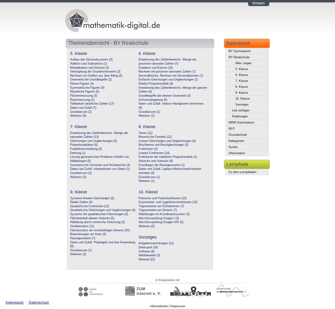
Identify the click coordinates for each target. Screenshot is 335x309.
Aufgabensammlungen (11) (156, 243)
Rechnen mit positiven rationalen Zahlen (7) (167, 71)
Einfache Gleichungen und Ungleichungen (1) (168, 79)
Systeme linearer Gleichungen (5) (92, 198)
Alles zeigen (243, 63)
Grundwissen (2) (81, 111)
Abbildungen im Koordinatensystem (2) (164, 214)
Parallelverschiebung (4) (86, 149)
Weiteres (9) (78, 115)
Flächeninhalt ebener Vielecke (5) (92, 218)
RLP (232, 128)
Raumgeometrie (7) (82, 238)
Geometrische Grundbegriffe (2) (91, 79)
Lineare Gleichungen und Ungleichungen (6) (167, 141)
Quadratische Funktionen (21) (89, 206)
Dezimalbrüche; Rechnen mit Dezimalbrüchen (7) (171, 75)
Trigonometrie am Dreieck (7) (158, 210)
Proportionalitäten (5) (84, 144)
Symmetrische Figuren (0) (87, 87)
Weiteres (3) (78, 177)
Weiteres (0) (147, 226)
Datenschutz (39, 302)
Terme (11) (145, 133)
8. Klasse (241, 86)
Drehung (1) (77, 153)
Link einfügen (241, 110)
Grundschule (238, 134)
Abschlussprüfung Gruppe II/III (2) (161, 222)
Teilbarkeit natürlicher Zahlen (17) (92, 103)
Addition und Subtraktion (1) (88, 63)
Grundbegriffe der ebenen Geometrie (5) (165, 95)
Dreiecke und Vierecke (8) (156, 161)
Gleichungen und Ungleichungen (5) (93, 141)
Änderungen (240, 116)
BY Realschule (239, 57)
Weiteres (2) (147, 115)
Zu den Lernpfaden (242, 172)
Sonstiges (242, 104)
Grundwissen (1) (149, 111)
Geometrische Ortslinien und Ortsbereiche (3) (100, 165)
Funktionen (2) (148, 149)
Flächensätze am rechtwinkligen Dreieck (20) (99, 230)
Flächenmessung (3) (83, 95)
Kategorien (236, 141)
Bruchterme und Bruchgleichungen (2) (163, 144)
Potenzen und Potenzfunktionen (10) (163, 198)
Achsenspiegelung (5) (153, 99)
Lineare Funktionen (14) (154, 153)
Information (237, 153)
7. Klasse (241, 81)
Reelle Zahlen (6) (81, 202)
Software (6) (147, 251)
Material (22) (147, 259)
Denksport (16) (148, 247)
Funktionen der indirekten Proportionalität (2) (168, 156)
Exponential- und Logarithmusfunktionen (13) (168, 202)
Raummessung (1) (82, 99)
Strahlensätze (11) (82, 226)
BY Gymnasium (240, 51)
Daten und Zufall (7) (83, 107)
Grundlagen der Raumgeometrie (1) (162, 165)
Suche (233, 147)
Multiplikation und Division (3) (89, 67)
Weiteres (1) (147, 181)
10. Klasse (242, 98)
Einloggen (259, 3)
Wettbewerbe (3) (149, 255)
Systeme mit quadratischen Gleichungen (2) (99, 214)
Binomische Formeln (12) (155, 136)
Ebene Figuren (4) (82, 83)
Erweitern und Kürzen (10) (156, 67)
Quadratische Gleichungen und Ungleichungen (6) (102, 210)
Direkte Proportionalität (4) (156, 83)
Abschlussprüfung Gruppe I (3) (159, 218)
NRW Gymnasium (241, 122)
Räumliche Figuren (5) (84, 91)
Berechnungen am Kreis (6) (88, 234)
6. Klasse (241, 75)
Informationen (159, 306)
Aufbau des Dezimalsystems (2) (91, 59)
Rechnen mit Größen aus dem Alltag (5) (96, 75)
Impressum (177, 306)
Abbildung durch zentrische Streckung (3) (97, 222)
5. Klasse (241, 69)
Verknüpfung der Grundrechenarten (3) (95, 71)
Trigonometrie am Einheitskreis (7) (161, 206)
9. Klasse (241, 92)
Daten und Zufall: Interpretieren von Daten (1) (100, 169)
